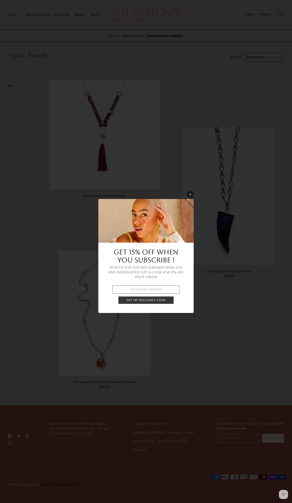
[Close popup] (190, 194)
